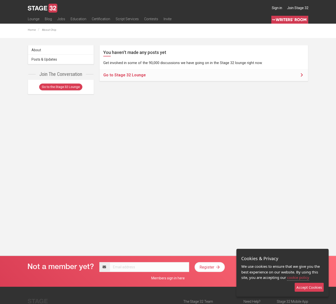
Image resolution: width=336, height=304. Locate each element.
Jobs (61, 19)
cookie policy (298, 277)
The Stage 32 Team (198, 302)
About (36, 50)
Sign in (277, 8)
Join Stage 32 (297, 8)
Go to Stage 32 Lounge (124, 75)
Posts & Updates (44, 59)
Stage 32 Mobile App (292, 302)
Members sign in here (168, 278)
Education (78, 19)
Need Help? (252, 302)
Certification (101, 19)
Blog (48, 19)
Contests (151, 19)
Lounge (33, 19)
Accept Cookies (309, 287)
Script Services (127, 19)
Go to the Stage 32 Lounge (61, 87)
